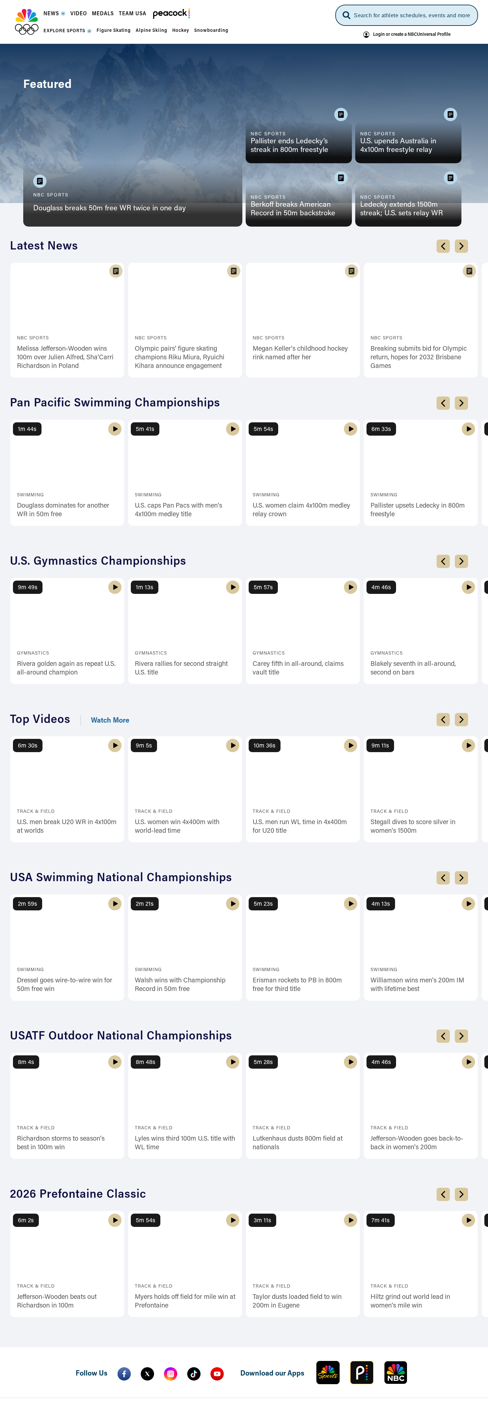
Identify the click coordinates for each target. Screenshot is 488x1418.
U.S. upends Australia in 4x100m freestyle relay (398, 146)
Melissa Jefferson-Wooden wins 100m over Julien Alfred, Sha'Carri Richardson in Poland (65, 358)
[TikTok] (194, 1374)
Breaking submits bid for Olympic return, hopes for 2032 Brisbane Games (418, 358)
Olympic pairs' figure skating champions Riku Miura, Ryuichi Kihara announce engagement (179, 358)
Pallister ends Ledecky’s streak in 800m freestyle (289, 146)
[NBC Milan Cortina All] (26, 21)
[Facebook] (124, 1374)
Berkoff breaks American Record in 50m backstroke (293, 209)
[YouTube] (217, 1374)
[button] (54, 16)
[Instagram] (170, 1374)
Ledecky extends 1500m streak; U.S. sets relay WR (401, 209)
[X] (147, 1374)
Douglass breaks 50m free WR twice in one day (109, 208)
